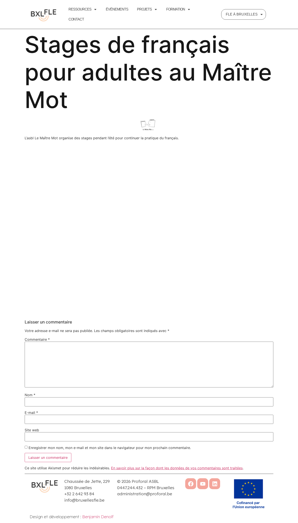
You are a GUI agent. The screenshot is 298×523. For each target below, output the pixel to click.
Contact (76, 19)
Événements (117, 9)
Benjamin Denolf (97, 516)
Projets (144, 9)
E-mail (31, 412)
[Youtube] (202, 483)
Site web (32, 430)
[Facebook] (190, 483)
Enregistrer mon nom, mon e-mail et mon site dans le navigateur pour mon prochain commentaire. (110, 447)
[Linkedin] (214, 483)
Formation (175, 9)
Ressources (80, 9)
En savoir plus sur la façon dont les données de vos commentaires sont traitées (177, 468)
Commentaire (37, 339)
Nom (30, 395)
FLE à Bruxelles (242, 14)
